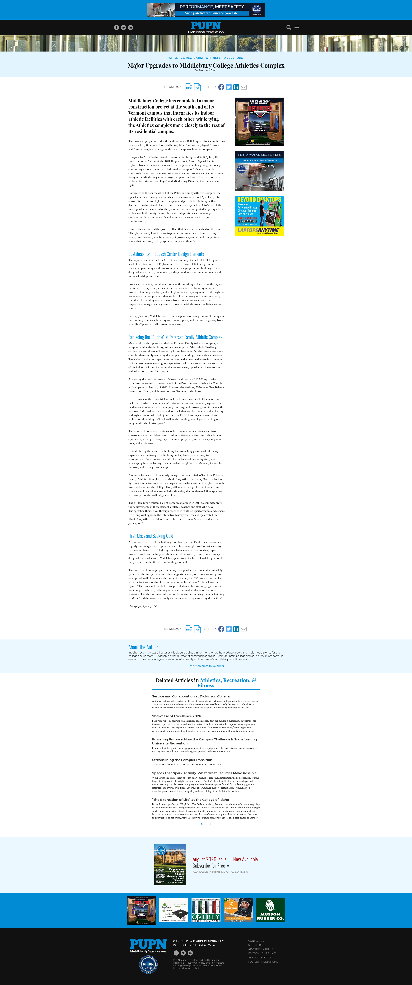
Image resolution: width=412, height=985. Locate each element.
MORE (205, 824)
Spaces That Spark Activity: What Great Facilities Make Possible (204, 773)
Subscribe (255, 945)
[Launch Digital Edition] (189, 87)
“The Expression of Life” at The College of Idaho (190, 800)
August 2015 (233, 57)
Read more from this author (205, 666)
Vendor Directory (261, 957)
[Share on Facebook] (221, 87)
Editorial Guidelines (262, 953)
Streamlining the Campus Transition (182, 760)
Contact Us (256, 940)
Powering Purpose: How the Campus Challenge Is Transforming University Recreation (204, 741)
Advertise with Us (260, 949)
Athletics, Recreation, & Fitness (194, 57)
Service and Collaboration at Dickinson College (190, 696)
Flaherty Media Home (263, 961)
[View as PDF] (197, 87)
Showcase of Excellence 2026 (176, 716)
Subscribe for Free (209, 865)
